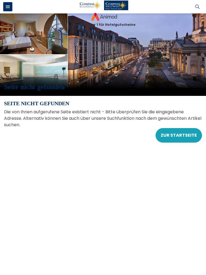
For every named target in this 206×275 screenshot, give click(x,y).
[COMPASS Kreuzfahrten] (91, 5)
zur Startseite (179, 135)
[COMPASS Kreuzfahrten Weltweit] (116, 5)
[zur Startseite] (104, 17)
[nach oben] (199, 137)
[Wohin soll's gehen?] (198, 6)
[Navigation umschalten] (7, 6)
